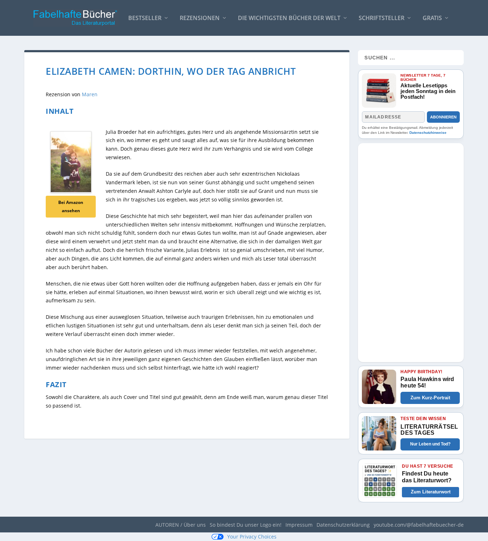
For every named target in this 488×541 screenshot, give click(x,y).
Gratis (432, 18)
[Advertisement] (410, 250)
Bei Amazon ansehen (70, 206)
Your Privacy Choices (252, 536)
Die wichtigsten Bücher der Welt (289, 18)
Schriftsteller (381, 18)
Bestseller (144, 18)
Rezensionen (200, 18)
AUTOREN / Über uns (180, 524)
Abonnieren (443, 117)
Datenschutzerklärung (343, 524)
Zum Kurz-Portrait (430, 397)
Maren (90, 94)
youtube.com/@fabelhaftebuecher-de (419, 524)
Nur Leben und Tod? (430, 444)
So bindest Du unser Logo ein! (246, 524)
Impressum (299, 524)
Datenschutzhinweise (428, 133)
